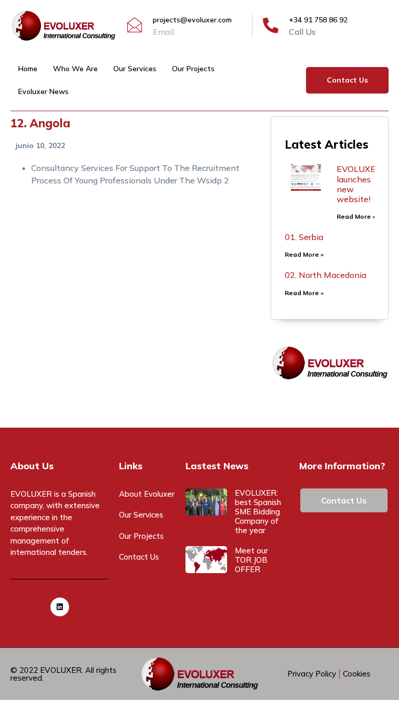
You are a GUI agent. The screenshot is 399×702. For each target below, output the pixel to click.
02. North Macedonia (325, 275)
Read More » (356, 216)
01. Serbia (304, 237)
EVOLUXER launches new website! (359, 184)
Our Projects (193, 68)
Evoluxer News (43, 91)
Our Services (134, 68)
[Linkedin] (59, 607)
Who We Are (75, 68)
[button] (347, 80)
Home (27, 68)
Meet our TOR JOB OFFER (251, 560)
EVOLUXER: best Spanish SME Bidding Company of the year (258, 511)
